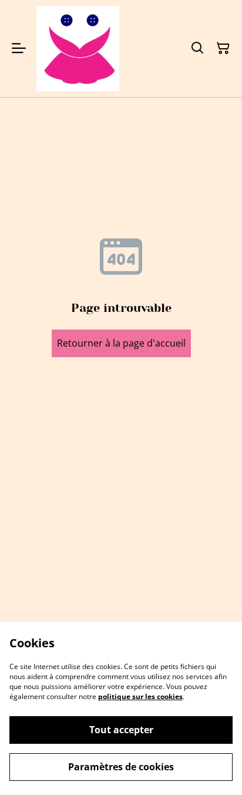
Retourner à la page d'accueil (121, 343)
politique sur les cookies (140, 696)
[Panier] (223, 48)
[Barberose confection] (77, 48)
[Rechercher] (197, 48)
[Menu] (19, 48)
